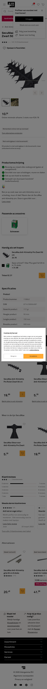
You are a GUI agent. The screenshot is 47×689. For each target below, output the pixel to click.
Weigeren (14, 356)
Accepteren (33, 356)
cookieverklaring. (34, 350)
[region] (23, 344)
